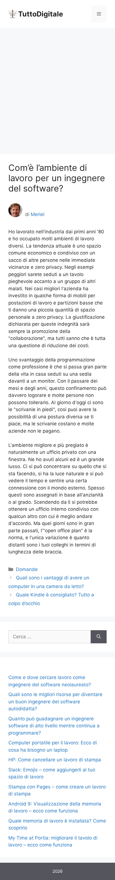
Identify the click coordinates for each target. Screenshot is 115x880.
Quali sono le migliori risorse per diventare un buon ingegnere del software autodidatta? (55, 701)
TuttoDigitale (40, 14)
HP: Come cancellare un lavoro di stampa (54, 759)
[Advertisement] (57, 88)
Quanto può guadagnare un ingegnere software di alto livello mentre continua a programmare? (54, 726)
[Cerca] (99, 637)
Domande (27, 569)
